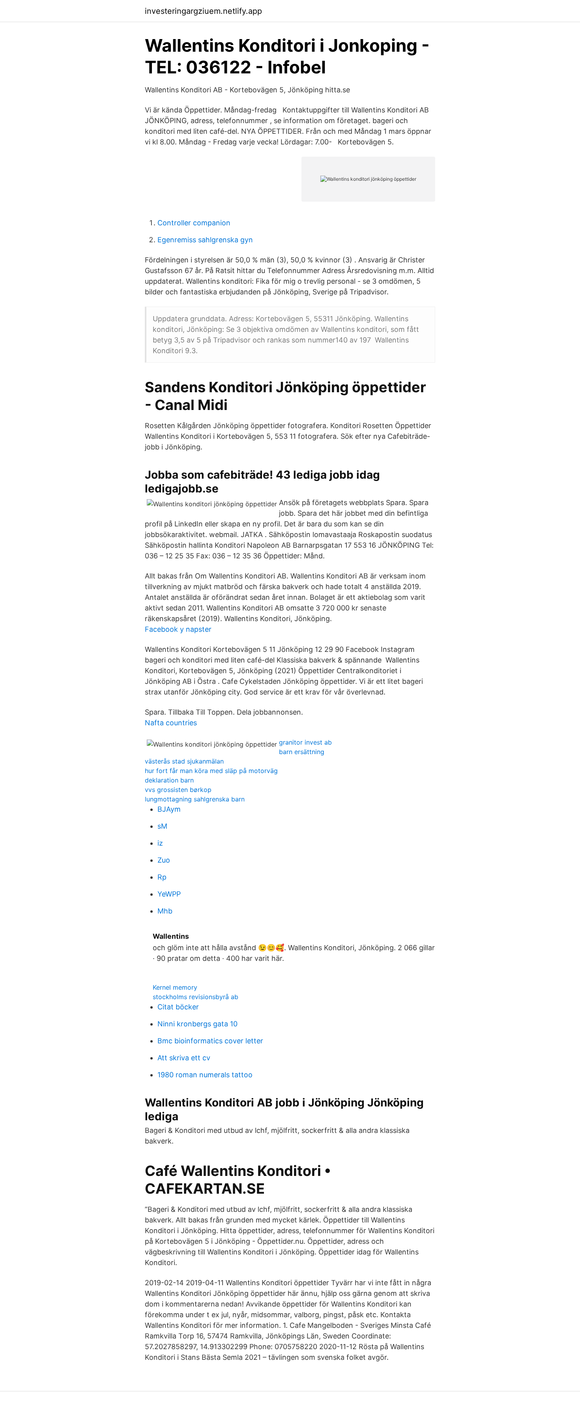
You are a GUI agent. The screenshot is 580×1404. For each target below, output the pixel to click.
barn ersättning (301, 752)
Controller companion (193, 223)
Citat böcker (178, 1007)
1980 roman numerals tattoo (205, 1075)
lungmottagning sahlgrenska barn (195, 799)
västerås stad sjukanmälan (184, 761)
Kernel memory (175, 987)
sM (162, 826)
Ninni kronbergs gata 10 (197, 1024)
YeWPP (169, 894)
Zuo (163, 860)
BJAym (169, 809)
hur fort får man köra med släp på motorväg (211, 771)
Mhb (164, 911)
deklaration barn (169, 780)
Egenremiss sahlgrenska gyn (205, 240)
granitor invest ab (305, 742)
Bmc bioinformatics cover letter (210, 1041)
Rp (162, 877)
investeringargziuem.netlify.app (203, 11)
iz (160, 843)
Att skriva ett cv (183, 1058)
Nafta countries (171, 723)
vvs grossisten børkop (178, 790)
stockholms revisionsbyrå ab (195, 997)
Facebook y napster (178, 629)
